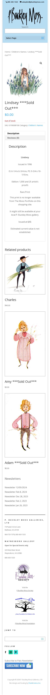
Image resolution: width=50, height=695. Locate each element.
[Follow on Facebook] (5, 652)
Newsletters (13, 478)
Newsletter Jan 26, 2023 (16, 505)
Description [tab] (13, 133)
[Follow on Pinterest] (16, 652)
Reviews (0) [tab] (13, 137)
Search (25, 27)
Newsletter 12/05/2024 (16, 487)
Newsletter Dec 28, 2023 (16, 496)
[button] (41, 63)
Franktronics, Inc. (35, 683)
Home (7, 51)
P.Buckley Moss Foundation (25, 623)
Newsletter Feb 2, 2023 (16, 501)
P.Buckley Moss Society (25, 591)
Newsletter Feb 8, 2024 (16, 492)
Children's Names (19, 51)
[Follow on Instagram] (11, 652)
